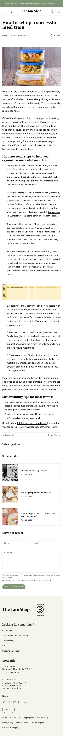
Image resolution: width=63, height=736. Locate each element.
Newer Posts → (54, 435)
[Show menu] (4, 11)
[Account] (53, 11)
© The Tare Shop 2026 (11, 718)
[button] (10, 11)
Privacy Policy (45, 575)
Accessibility (8, 640)
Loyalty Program (37, 723)
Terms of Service (22, 723)
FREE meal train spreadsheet (32, 423)
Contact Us (7, 630)
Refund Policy (42, 718)
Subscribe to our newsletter (15, 635)
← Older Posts (8, 435)
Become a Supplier (11, 651)
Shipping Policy (29, 718)
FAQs (4, 645)
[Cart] (59, 11)
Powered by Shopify (10, 728)
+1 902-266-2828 (10, 672)
